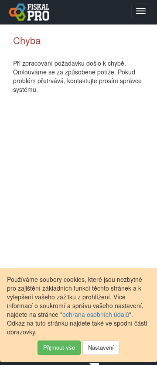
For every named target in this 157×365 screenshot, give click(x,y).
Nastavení (101, 347)
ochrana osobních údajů (95, 314)
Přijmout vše (59, 347)
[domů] (28, 12)
